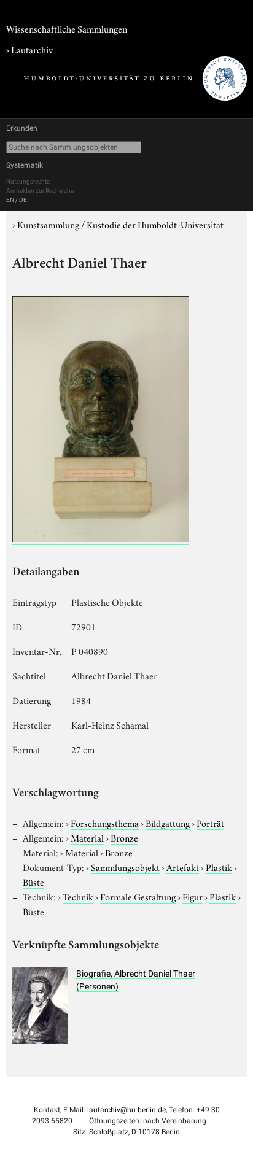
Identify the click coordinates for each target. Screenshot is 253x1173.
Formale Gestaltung (138, 896)
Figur (192, 896)
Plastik (219, 866)
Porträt (210, 822)
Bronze (124, 837)
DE (23, 199)
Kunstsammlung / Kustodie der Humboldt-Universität (120, 224)
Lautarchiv (32, 49)
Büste (33, 881)
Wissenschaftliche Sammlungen (66, 28)
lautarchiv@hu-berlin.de (126, 1109)
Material (87, 837)
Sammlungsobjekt (125, 866)
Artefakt (182, 866)
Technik (78, 896)
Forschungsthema (105, 822)
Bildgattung (168, 822)
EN (10, 199)
